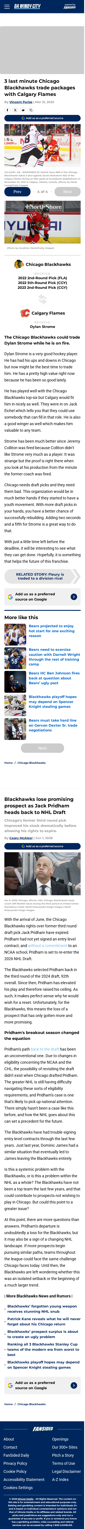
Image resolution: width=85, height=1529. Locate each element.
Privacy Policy (15, 1463)
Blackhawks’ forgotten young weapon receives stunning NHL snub (42, 1309)
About (8, 1439)
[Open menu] (7, 6)
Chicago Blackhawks (31, 762)
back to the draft (45, 1049)
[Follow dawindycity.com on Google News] (74, 597)
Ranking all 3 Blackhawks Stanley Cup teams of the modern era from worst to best (43, 1349)
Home (8, 762)
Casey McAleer (21, 838)
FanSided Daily (16, 1455)
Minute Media (25, 1499)
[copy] (31, 110)
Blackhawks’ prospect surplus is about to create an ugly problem (42, 1334)
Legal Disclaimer (66, 1471)
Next (67, 191)
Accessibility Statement (23, 1479)
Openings (60, 1439)
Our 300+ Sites (64, 1447)
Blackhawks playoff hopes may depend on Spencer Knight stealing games (43, 1365)
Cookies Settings (18, 1487)
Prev (17, 191)
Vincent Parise (20, 102)
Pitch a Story (63, 1455)
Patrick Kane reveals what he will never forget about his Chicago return (44, 1321)
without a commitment (47, 945)
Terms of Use (63, 1463)
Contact (10, 1447)
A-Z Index (60, 1479)
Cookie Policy (15, 1471)
